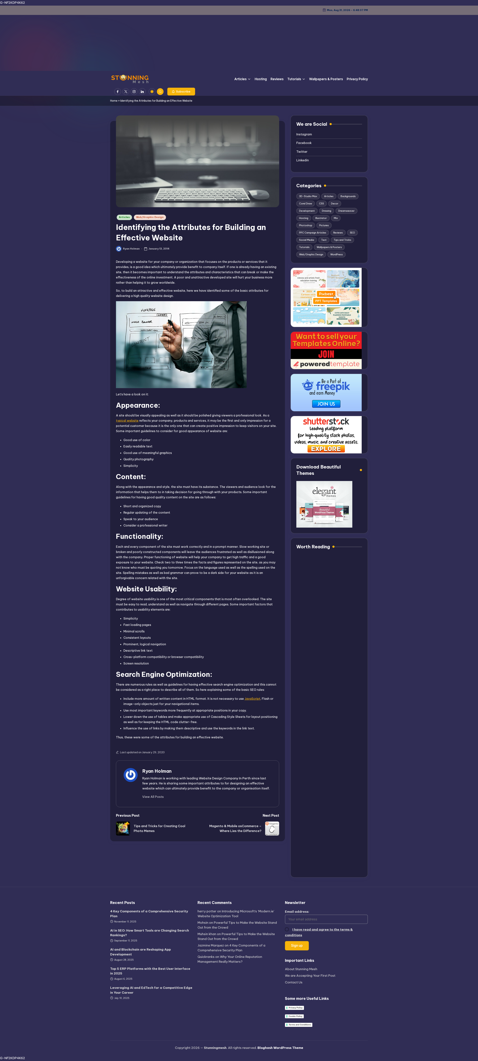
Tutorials (304, 247)
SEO (352, 232)
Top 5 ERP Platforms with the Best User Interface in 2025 (150, 971)
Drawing (326, 210)
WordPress (336, 254)
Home (113, 100)
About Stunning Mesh (301, 969)
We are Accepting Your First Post (310, 976)
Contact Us (293, 982)
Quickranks (206, 957)
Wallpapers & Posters (329, 247)
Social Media (306, 239)
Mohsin (203, 923)
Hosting (303, 218)
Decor (334, 203)
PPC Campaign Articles (312, 232)
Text (324, 239)
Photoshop (305, 225)
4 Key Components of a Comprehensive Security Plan (149, 913)
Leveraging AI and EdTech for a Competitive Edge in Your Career (151, 990)
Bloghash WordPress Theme (280, 1048)
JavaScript (252, 698)
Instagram (304, 134)
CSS (321, 203)
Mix (336, 218)
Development (307, 210)
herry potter (207, 911)
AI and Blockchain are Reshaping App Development (140, 951)
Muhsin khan (207, 934)
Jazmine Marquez (211, 945)
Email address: (297, 912)
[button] (181, 91)
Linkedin (302, 160)
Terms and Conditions (300, 1024)
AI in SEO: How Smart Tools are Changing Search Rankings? (149, 932)
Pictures (324, 225)
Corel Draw (305, 203)
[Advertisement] (239, 43)
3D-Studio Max (308, 196)
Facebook (304, 143)
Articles (124, 217)
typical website (127, 420)
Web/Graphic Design (150, 217)
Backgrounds (348, 196)
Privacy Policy (295, 1007)
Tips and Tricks (342, 239)
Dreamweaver (346, 210)
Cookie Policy (295, 1016)
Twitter (302, 152)
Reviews (338, 232)
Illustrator (321, 218)
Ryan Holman (157, 771)
